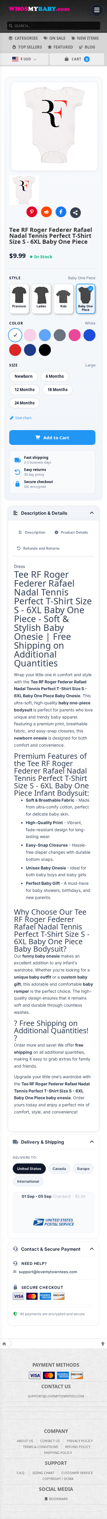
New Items (88, 38)
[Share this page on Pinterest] (31, 211)
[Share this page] (75, 212)
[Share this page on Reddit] (46, 211)
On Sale (57, 38)
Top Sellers (30, 47)
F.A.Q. (21, 1472)
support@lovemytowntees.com (48, 1271)
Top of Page (103, 1343)
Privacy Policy (80, 1441)
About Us (25, 1441)
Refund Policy (77, 1446)
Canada (59, 1168)
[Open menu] (96, 10)
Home (4, 1343)
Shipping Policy (58, 1452)
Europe (83, 1168)
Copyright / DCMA (58, 1478)
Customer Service (77, 1472)
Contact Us (50, 1441)
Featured (63, 47)
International (28, 1181)
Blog (90, 47)
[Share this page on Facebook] (61, 211)
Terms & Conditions (40, 1446)
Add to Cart (56, 437)
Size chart (23, 417)
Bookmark (58, 1499)
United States (29, 1168)
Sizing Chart (43, 1472)
